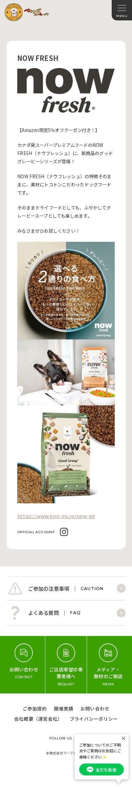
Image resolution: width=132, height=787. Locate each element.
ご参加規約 (35, 708)
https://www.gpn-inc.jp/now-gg (56, 515)
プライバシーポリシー (94, 718)
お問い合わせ (95, 708)
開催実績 (63, 708)
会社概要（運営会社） (38, 718)
